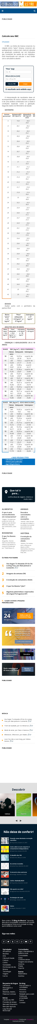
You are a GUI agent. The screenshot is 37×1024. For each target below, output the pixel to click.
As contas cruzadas (16, 864)
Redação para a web (26, 994)
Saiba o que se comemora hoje (25, 616)
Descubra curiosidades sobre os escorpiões (25, 515)
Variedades (7, 965)
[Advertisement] (19, 480)
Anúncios (22, 989)
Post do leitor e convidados (25, 986)
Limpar (25, 84)
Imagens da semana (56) (16, 574)
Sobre (12, 906)
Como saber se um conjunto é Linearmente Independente (20, 848)
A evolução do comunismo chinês (26, 538)
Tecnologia (7, 971)
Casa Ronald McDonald (7, 1010)
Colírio (5, 962)
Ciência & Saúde (8, 958)
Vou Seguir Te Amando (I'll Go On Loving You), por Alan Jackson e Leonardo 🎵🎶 (19, 566)
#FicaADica (7, 951)
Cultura (7, 814)
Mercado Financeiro (10, 1004)
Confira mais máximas (24, 642)
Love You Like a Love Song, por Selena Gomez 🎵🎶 (17, 740)
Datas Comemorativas (24, 959)
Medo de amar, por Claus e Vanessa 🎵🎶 (18, 730)
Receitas (6, 954)
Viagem (5, 974)
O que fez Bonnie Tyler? (15, 586)
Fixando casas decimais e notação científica (21, 839)
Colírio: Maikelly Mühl (17, 881)
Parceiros (22, 992)
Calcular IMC (12, 84)
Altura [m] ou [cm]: (13, 76)
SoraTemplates (14, 1019)
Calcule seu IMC (8, 1000)
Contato (22, 1002)
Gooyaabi (29, 1019)
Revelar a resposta (27, 669)
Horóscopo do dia (9, 967)
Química (21, 976)
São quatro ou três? (16, 889)
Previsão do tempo (10, 1002)
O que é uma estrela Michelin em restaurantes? (9, 514)
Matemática (22, 974)
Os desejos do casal (16, 897)
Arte (4, 956)
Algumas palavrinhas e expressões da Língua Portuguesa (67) (20, 593)
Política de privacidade (23, 997)
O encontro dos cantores (18, 872)
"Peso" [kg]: (10, 69)
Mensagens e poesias (8, 989)
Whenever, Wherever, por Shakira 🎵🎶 (17, 735)
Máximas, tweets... (9, 992)
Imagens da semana (25, 962)
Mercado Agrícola (9, 1006)
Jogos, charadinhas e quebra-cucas (26, 952)
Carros (5, 976)
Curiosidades (23, 955)
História (21, 964)
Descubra (26, 654)
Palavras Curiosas (9, 994)
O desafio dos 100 (16, 855)
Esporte (23, 814)
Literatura (6, 985)
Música (5, 969)
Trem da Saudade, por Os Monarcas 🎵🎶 (18, 726)
